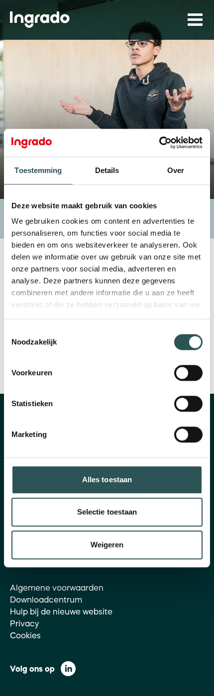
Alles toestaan (107, 479)
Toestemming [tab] (38, 170)
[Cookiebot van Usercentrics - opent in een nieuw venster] (159, 142)
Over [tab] (175, 170)
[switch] (188, 373)
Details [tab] (107, 170)
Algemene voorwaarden (57, 588)
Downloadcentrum (46, 600)
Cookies (25, 635)
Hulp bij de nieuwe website (61, 611)
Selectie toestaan (107, 512)
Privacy (24, 623)
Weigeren (107, 544)
